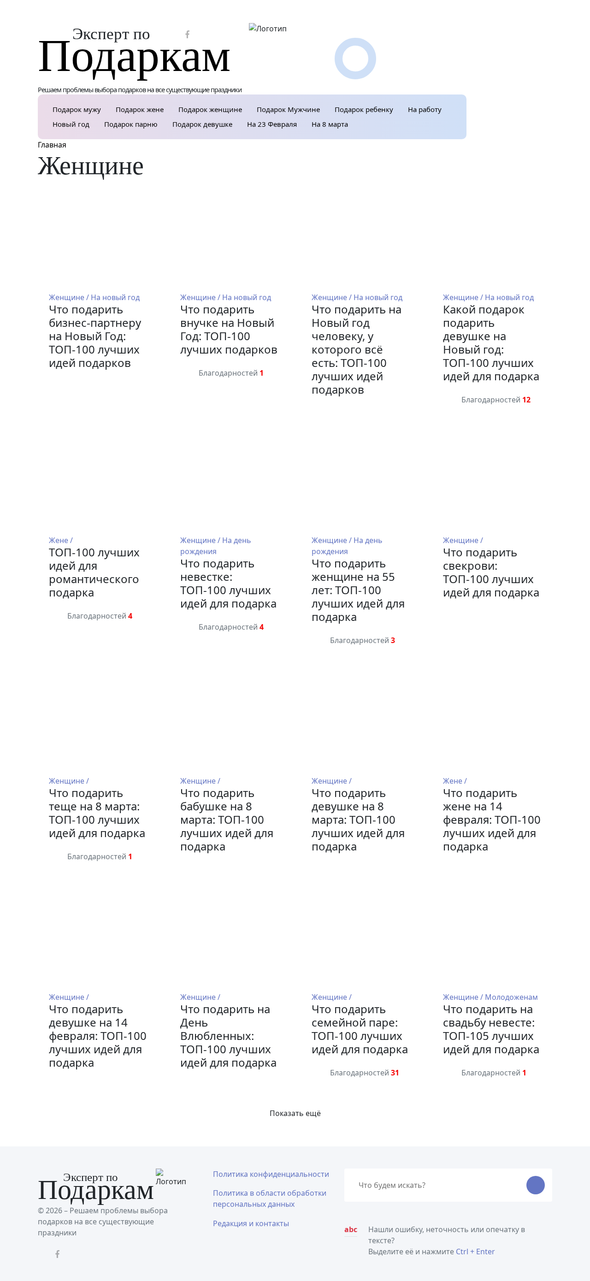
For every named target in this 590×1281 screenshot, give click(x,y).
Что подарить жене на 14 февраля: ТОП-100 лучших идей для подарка (492, 819)
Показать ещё (295, 1113)
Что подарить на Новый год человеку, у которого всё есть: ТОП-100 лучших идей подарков (356, 349)
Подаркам (134, 56)
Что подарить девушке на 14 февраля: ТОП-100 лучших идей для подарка (98, 1035)
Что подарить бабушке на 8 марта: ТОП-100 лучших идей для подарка (226, 819)
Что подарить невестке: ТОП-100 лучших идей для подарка (228, 583)
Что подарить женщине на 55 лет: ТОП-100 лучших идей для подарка (358, 589)
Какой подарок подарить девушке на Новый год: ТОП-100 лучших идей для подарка (491, 342)
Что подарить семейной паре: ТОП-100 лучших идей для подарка (360, 1029)
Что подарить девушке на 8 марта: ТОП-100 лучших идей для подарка (358, 819)
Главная (52, 145)
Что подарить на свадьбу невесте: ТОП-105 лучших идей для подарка (491, 1029)
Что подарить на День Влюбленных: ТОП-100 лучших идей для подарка (228, 1035)
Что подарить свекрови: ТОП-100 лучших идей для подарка (491, 572)
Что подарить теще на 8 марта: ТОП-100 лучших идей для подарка (97, 812)
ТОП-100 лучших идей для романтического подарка (94, 572)
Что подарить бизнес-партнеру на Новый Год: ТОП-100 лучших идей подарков (95, 335)
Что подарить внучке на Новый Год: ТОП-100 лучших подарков (228, 329)
